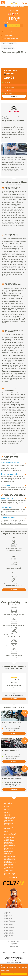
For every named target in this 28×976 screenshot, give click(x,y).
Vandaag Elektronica (8, 930)
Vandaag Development (9, 933)
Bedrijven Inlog (14, 946)
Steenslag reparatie (8, 864)
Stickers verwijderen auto (10, 865)
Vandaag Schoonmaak (9, 927)
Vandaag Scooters (8, 929)
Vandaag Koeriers (8, 913)
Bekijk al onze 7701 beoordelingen (14, 695)
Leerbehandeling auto (9, 851)
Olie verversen (7, 853)
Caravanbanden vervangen (10, 830)
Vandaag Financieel (8, 932)
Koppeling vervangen (9, 846)
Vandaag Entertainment (9, 921)
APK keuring (7, 802)
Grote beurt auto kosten (9, 474)
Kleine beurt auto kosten (10, 463)
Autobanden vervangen (9, 817)
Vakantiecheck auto (8, 870)
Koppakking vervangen (9, 845)
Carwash (6, 831)
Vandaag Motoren (8, 918)
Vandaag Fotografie (8, 936)
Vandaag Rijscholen (8, 919)
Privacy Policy (14, 943)
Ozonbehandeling (8, 855)
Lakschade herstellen (9, 848)
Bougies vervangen (8, 823)
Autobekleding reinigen (9, 818)
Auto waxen (7, 815)
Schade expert (7, 861)
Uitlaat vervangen (8, 868)
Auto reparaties (7, 811)
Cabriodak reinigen (8, 824)
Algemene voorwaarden (14, 941)
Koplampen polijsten (8, 843)
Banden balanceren (8, 821)
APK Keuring (5, 485)
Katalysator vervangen (9, 840)
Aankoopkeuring (8, 803)
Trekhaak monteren (8, 867)
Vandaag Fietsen (8, 923)
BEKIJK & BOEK (14, 96)
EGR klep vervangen (9, 837)
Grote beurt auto (8, 839)
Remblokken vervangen (9, 856)
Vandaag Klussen (8, 912)
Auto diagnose (7, 808)
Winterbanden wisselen (9, 873)
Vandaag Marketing (8, 935)
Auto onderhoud (7, 809)
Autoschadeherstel (8, 820)
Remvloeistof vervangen (9, 859)
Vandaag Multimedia (8, 926)
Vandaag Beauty (8, 915)
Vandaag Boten (7, 916)
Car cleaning (7, 828)
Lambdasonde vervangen (10, 849)
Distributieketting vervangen (10, 833)
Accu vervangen (8, 805)
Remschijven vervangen (9, 858)
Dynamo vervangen (8, 836)
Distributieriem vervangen (10, 834)
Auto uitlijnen (7, 814)
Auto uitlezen (7, 812)
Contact (14, 944)
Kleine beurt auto (8, 842)
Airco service (7, 806)
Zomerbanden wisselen (9, 874)
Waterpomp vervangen (9, 871)
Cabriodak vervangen (9, 827)
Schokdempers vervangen (10, 862)
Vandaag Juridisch (8, 924)
